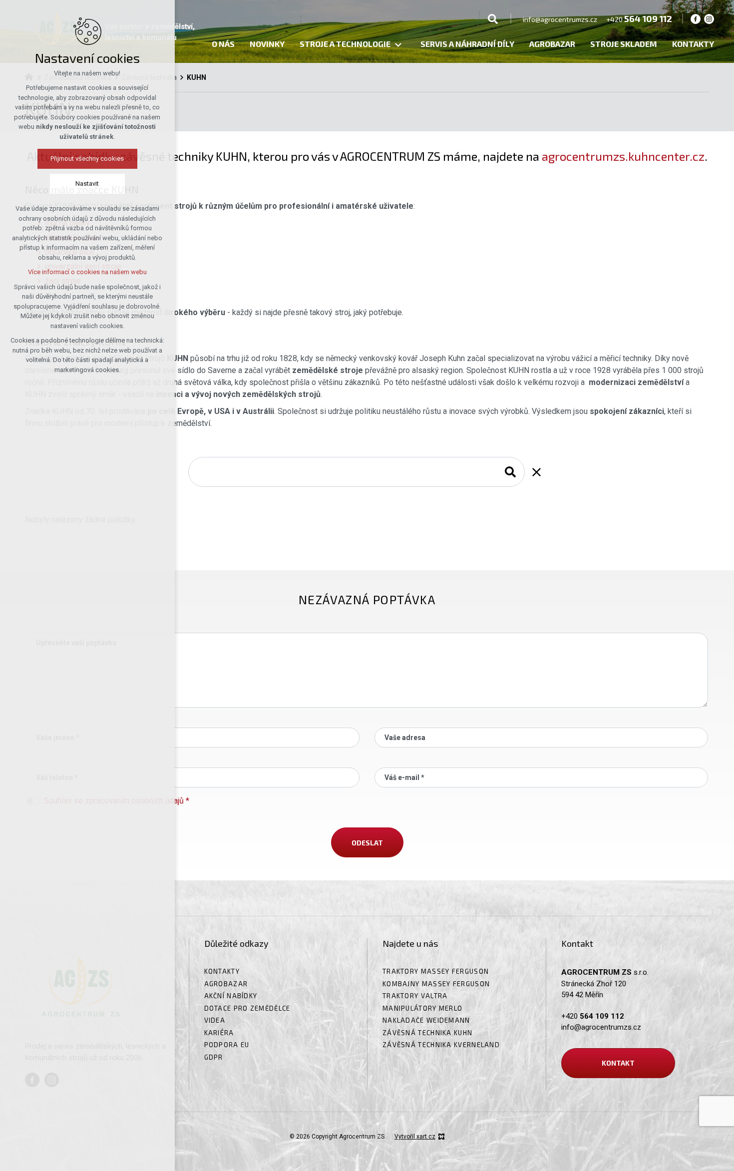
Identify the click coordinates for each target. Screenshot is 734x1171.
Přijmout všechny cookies (87, 158)
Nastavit (87, 183)
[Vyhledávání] (493, 18)
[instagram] (709, 18)
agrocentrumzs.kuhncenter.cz (623, 156)
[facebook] (696, 18)
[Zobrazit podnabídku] (397, 45)
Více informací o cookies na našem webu (87, 272)
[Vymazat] (536, 472)
